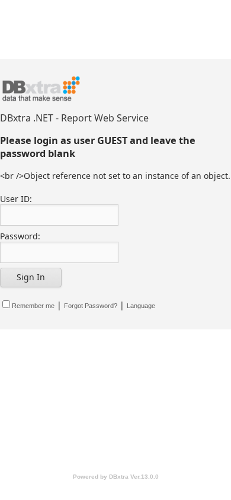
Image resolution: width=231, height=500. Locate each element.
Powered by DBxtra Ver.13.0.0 (116, 476)
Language (141, 305)
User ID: (16, 198)
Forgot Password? (90, 305)
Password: (20, 236)
